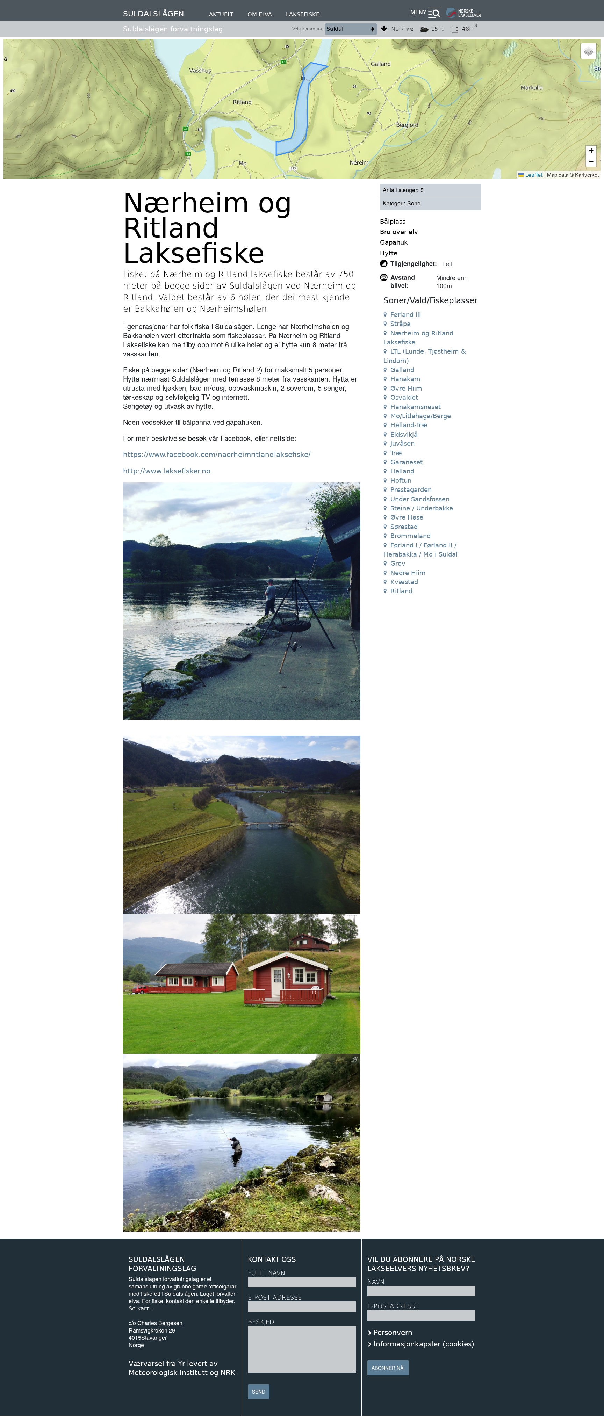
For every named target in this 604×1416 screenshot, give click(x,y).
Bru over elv (399, 231)
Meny (418, 12)
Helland (402, 471)
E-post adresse (275, 1297)
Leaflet (533, 175)
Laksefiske (302, 14)
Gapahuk (394, 242)
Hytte (388, 253)
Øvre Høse (406, 517)
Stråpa (400, 323)
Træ (396, 453)
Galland (402, 369)
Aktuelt (221, 14)
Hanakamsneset (415, 407)
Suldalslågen (153, 13)
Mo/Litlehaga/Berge (420, 416)
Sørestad (404, 526)
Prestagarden (411, 489)
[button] (588, 51)
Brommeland (410, 535)
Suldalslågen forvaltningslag (173, 29)
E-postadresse (393, 1306)
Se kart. (139, 1308)
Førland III (405, 314)
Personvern (393, 1332)
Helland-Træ (408, 425)
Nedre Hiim (408, 572)
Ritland (401, 591)
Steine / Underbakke (421, 508)
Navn (375, 1281)
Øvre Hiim (406, 388)
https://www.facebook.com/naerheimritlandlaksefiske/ (217, 454)
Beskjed (261, 1322)
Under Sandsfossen (420, 499)
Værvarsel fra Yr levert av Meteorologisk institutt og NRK (182, 1368)
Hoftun (400, 480)
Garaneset (406, 462)
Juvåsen (402, 443)
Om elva (259, 14)
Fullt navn (266, 1273)
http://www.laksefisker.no (166, 471)
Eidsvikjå (404, 434)
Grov (397, 563)
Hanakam (405, 379)
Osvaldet (404, 397)
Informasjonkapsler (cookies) (424, 1344)
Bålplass (392, 221)
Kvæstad (404, 582)
